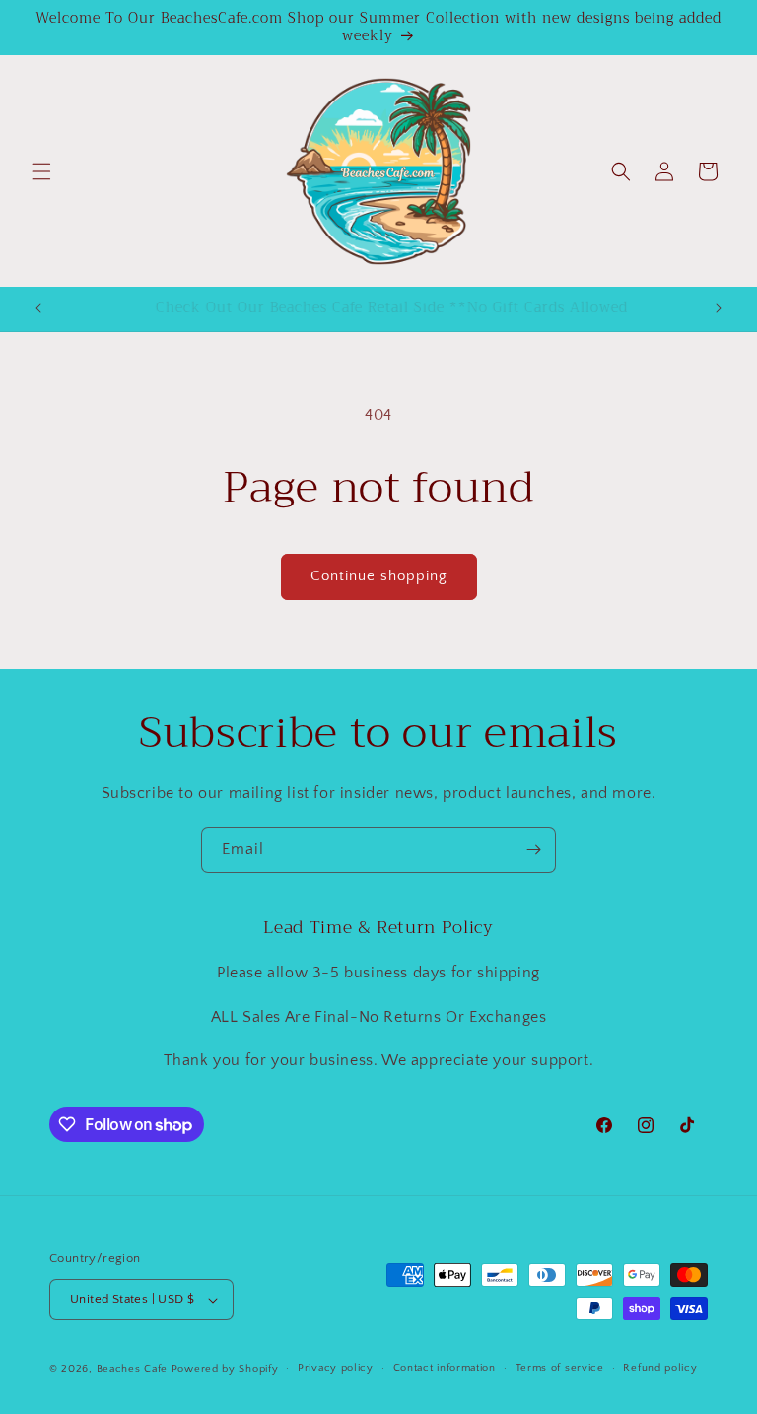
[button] (41, 171)
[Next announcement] (718, 308)
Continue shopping (378, 576)
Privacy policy (336, 1368)
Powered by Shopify (225, 1369)
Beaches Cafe (132, 1369)
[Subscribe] (533, 850)
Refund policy (660, 1368)
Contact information (444, 1368)
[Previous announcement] (38, 308)
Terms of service (560, 1368)
